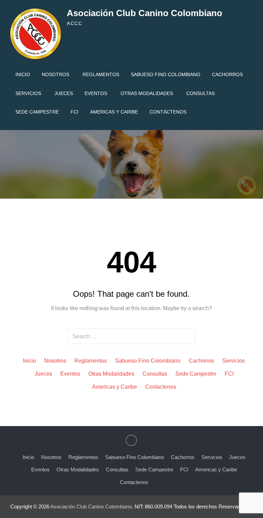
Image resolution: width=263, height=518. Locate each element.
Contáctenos (168, 112)
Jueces (63, 93)
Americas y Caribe (114, 112)
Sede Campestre (37, 112)
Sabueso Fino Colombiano (165, 74)
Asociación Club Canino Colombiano (144, 13)
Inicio (22, 74)
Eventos (96, 93)
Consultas (200, 93)
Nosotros (55, 74)
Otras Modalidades (147, 93)
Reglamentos (101, 74)
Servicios (28, 93)
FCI (74, 112)
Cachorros (227, 74)
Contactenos (160, 387)
